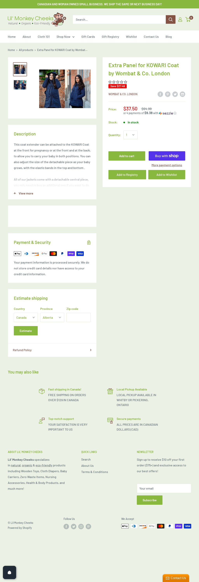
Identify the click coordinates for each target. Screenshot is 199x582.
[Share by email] (182, 94)
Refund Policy (22, 350)
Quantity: (114, 135)
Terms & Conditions (94, 472)
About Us (87, 465)
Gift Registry (110, 36)
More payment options (167, 165)
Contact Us (151, 36)
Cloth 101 (44, 36)
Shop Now (63, 36)
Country (19, 308)
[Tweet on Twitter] (175, 94)
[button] (154, 113)
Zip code (72, 308)
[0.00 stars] (118, 82)
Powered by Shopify (20, 527)
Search (86, 459)
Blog (169, 36)
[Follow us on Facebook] (66, 526)
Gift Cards (88, 36)
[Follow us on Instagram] (81, 526)
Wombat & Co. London (122, 94)
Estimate (26, 330)
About (27, 36)
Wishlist (131, 36)
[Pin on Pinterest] (167, 94)
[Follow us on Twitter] (73, 526)
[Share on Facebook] (160, 94)
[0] (188, 19)
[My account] (180, 19)
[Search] (170, 19)
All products (26, 50)
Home (12, 36)
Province (46, 308)
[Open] (9, 572)
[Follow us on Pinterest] (88, 526)
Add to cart (126, 156)
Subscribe (150, 500)
